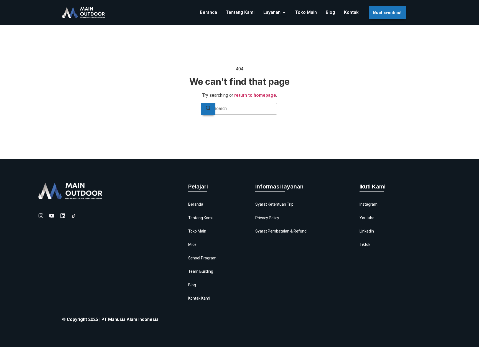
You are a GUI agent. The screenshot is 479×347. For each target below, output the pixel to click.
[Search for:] (239, 108)
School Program (202, 258)
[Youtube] (51, 215)
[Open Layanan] (284, 12)
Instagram (369, 204)
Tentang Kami (200, 218)
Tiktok (365, 244)
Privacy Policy (267, 218)
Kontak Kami (199, 298)
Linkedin (367, 231)
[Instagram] (41, 215)
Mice (192, 244)
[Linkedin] (62, 215)
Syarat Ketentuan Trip (274, 204)
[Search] (208, 109)
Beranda (195, 204)
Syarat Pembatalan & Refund (281, 231)
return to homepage (255, 95)
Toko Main (197, 231)
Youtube (367, 218)
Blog (192, 285)
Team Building (200, 271)
